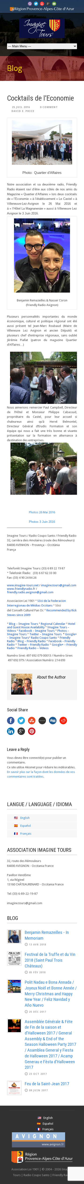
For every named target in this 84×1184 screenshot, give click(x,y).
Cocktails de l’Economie (40, 98)
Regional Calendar (53, 624)
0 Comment (49, 107)
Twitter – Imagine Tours (45, 634)
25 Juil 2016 (21, 107)
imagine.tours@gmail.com (58, 585)
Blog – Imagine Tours (23, 624)
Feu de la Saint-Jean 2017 (47, 1083)
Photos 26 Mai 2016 (42, 512)
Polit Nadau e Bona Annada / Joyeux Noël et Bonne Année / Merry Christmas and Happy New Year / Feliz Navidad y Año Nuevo (51, 994)
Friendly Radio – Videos (33, 648)
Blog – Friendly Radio (32, 641)
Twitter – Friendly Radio (33, 644)
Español (25, 825)
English (25, 818)
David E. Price (22, 111)
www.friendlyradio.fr (21, 588)
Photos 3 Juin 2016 (42, 521)
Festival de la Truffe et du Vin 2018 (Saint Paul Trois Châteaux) (50, 960)
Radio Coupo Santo (44, 637)
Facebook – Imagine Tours (37, 630)
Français (25, 833)
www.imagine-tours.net (22, 585)
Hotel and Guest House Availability (41, 625)
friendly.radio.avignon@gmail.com (30, 592)
